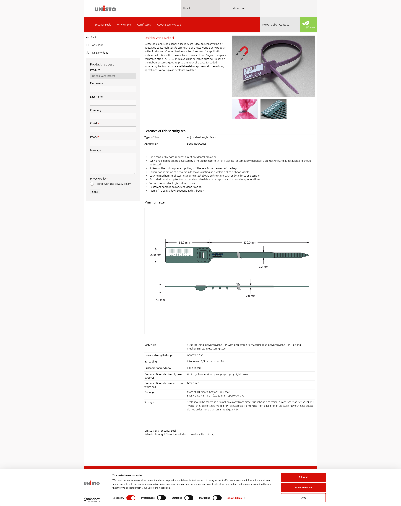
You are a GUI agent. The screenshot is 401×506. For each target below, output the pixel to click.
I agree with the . (113, 183)
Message (95, 150)
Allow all (303, 477)
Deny (303, 497)
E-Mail (94, 123)
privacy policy (123, 183)
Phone (94, 136)
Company (96, 110)
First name (96, 83)
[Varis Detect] (229, 271)
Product (95, 69)
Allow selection (303, 487)
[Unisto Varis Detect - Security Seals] (273, 66)
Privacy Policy (99, 178)
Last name (96, 96)
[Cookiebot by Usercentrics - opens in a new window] (91, 500)
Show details (234, 498)
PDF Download (99, 52)
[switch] (161, 497)
